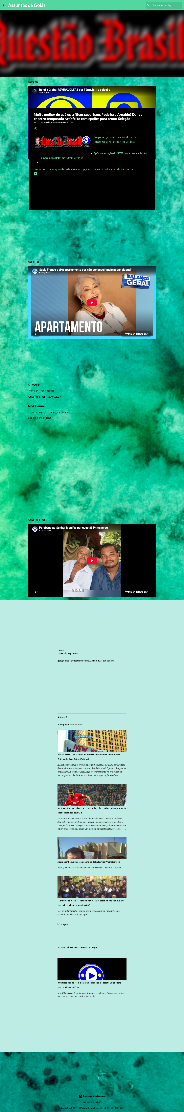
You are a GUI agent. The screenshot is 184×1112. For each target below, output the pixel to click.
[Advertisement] (92, 234)
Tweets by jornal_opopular (41, 390)
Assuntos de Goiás (27, 5)
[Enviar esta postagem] (35, 174)
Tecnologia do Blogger (93, 1096)
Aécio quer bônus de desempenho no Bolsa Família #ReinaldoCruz (88, 862)
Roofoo (99, 1102)
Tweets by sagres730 (67, 653)
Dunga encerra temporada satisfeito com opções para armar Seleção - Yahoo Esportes (83, 169)
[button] (35, 128)
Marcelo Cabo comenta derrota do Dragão (77, 947)
